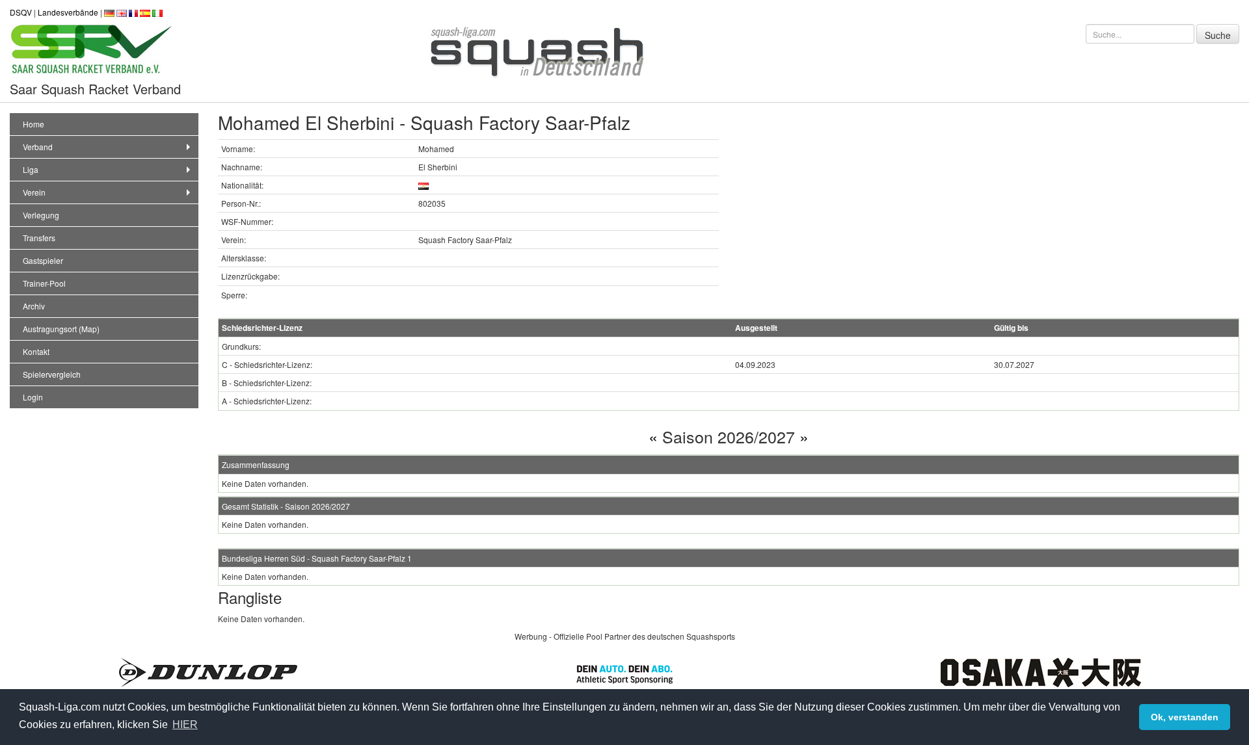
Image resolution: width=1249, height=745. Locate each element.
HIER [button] (185, 724)
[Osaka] (1041, 671)
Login (33, 396)
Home (33, 123)
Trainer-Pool (44, 283)
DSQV (21, 12)
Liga (30, 169)
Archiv (34, 305)
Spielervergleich (52, 374)
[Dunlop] (208, 671)
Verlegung (41, 214)
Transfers (39, 237)
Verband (38, 146)
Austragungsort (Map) (61, 328)
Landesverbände (68, 12)
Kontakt (36, 351)
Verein (34, 192)
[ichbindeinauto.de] (624, 672)
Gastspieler (43, 260)
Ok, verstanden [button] (1184, 717)
